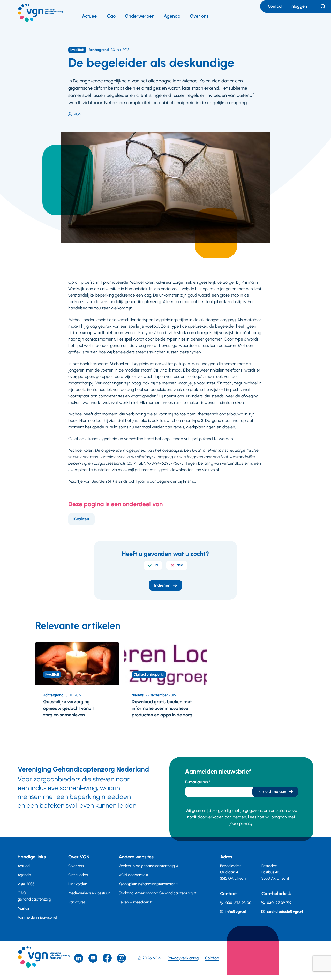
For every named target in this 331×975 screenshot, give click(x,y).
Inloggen (298, 6)
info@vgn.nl (235, 911)
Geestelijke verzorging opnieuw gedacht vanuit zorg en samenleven (68, 708)
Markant (25, 908)
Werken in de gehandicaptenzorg (147, 866)
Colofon (212, 958)
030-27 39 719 (279, 903)
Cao (111, 16)
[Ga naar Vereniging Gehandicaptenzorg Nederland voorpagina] (40, 13)
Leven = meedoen (134, 902)
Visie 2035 (26, 884)
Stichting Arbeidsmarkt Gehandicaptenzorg (156, 893)
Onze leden (78, 875)
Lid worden (77, 884)
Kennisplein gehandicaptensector (147, 884)
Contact (275, 6)
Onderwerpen (139, 16)
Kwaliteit (81, 519)
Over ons (199, 16)
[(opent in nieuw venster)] (107, 958)
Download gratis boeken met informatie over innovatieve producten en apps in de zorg (162, 708)
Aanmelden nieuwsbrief (37, 917)
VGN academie (132, 875)
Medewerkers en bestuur (89, 893)
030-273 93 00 (238, 903)
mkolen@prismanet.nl (137, 469)
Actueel (90, 16)
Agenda (172, 16)
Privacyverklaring (183, 958)
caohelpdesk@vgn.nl (285, 911)
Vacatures (76, 902)
